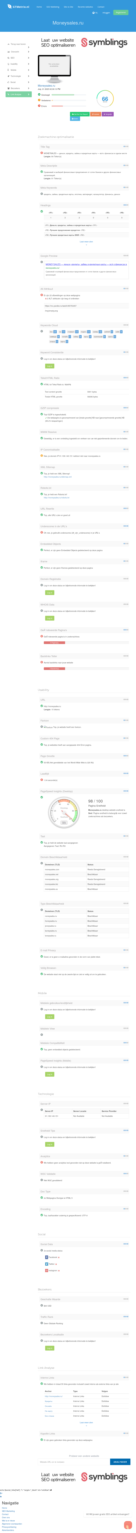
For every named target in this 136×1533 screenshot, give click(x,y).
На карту (48, 1411)
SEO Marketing (52, 7)
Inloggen (106, 12)
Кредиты (48, 1401)
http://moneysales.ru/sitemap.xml (58, 476)
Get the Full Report (81, 114)
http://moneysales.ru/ (54, 1396)
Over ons (6, 1517)
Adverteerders (8, 1530)
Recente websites (85, 7)
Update (96, 114)
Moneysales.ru (46, 85)
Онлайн (48, 1406)
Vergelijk (108, 114)
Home (39, 7)
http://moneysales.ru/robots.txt (56, 497)
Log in (49, 366)
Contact (101, 7)
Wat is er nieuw (8, 1520)
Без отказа (49, 1415)
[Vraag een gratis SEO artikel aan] (128, 1525)
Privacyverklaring (9, 1527)
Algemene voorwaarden (12, 1523)
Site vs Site (68, 7)
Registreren (121, 12)
